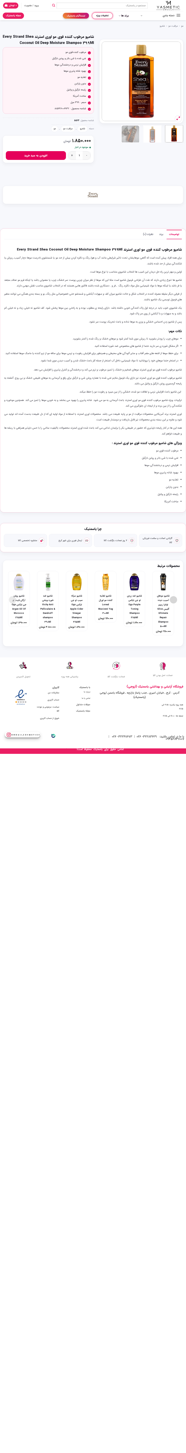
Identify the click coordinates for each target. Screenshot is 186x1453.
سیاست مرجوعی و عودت (48, 707)
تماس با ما (86, 698)
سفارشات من (53, 692)
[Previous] (174, 81)
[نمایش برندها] (93, 195)
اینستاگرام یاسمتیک (76, 16)
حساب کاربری (53, 700)
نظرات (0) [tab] (148, 234)
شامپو (162, 26)
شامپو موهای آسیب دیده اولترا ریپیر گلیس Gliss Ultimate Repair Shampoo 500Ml (163, 611)
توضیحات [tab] (174, 234)
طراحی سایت (69, 749)
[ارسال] (53, 6)
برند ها (125, 16)
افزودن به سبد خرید (35, 155)
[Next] (105, 81)
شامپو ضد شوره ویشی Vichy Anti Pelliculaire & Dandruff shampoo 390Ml (47, 609)
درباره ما (87, 691)
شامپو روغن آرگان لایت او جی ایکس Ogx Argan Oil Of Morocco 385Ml (19, 606)
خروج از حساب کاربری (49, 718)
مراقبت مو (173, 26)
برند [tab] (161, 234)
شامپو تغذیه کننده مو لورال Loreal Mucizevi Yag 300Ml (105, 604)
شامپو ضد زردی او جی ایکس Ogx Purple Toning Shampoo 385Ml (134, 606)
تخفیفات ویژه (102, 15)
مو (182, 26)
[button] (10, 6)
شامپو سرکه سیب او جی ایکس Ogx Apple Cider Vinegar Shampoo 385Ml (76, 609)
